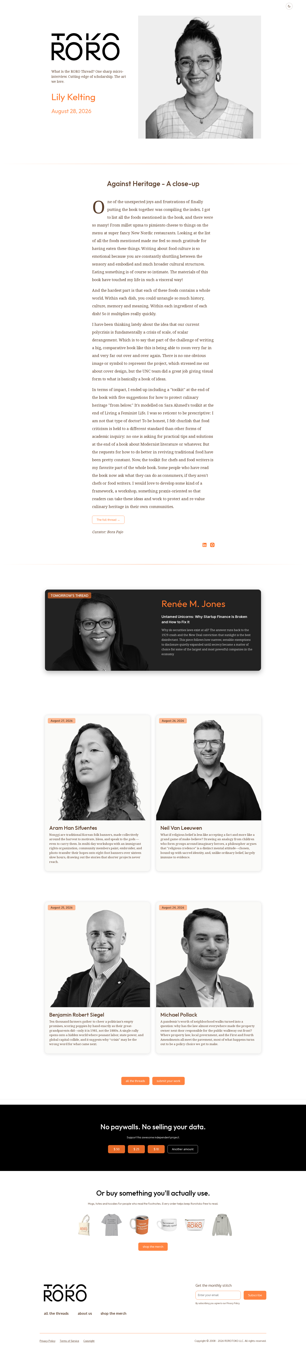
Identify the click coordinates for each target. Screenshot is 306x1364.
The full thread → (108, 519)
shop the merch (153, 1246)
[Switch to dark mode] (289, 6)
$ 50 (117, 1149)
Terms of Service (69, 1340)
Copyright (89, 1340)
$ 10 (156, 1149)
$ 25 (136, 1149)
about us (85, 1313)
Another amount (183, 1149)
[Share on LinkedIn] (204, 545)
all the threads (135, 1081)
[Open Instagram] (212, 546)
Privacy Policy (232, 1303)
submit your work (168, 1081)
